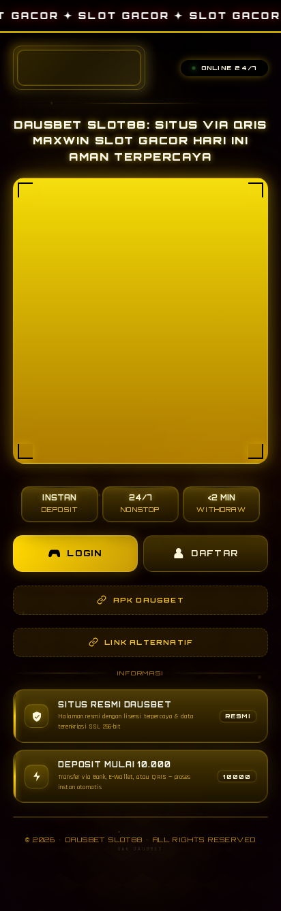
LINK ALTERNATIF (148, 642)
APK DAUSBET (148, 600)
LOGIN (84, 553)
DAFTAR (215, 553)
